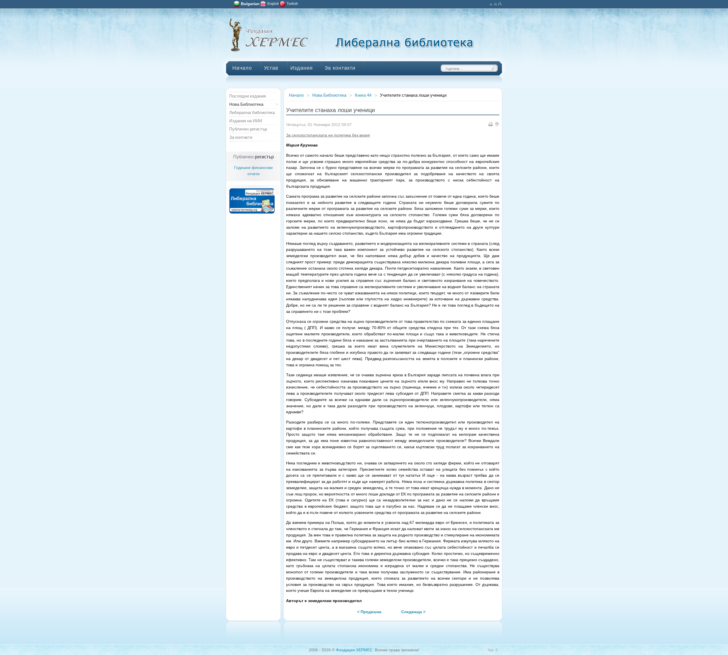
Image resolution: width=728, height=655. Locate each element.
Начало (296, 95)
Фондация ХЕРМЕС (354, 650)
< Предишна (369, 612)
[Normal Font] (495, 3)
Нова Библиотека (329, 95)
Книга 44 (363, 95)
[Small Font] (491, 3)
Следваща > (413, 612)
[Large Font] (500, 3)
